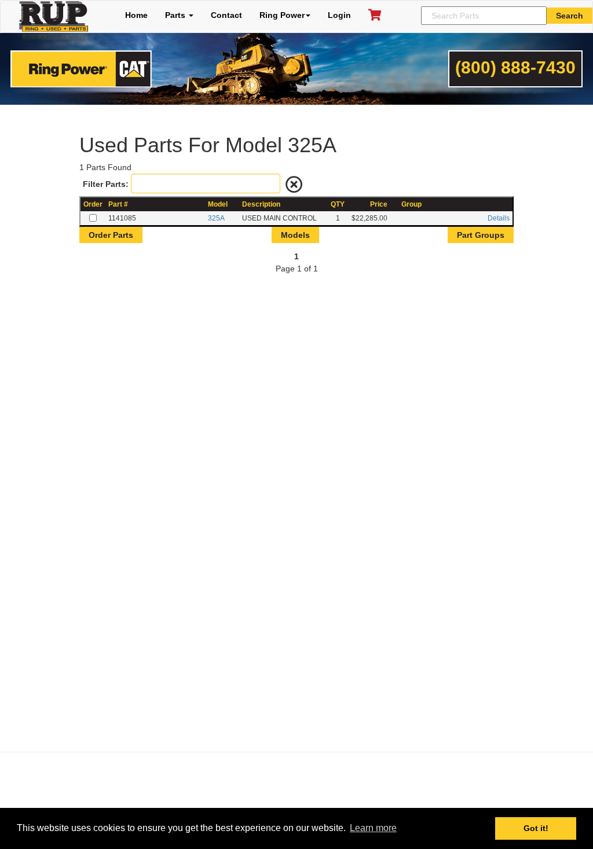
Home (136, 15)
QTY (338, 204)
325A (216, 218)
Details (499, 218)
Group (411, 204)
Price (378, 204)
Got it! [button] (536, 828)
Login (339, 15)
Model (218, 204)
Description (261, 204)
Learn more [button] (373, 828)
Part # (118, 204)
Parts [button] (176, 15)
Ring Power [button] (282, 15)
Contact (226, 15)
